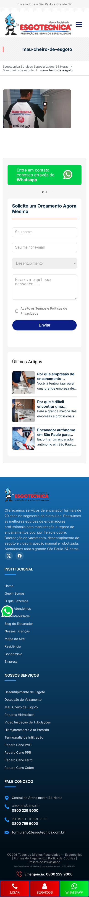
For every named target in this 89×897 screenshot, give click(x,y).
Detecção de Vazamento (23, 699)
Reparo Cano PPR (18, 752)
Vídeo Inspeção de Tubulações (28, 722)
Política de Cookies (61, 858)
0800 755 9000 (25, 823)
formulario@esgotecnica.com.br (38, 832)
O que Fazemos (16, 601)
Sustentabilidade (17, 616)
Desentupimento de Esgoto (25, 692)
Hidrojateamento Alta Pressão (27, 730)
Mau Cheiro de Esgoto (21, 707)
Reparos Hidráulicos (19, 715)
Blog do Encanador (19, 624)
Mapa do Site (15, 639)
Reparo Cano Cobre (19, 768)
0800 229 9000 (25, 810)
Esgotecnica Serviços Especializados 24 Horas (35, 66)
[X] (9, 556)
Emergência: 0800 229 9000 (48, 874)
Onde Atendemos (18, 608)
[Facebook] (20, 556)
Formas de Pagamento (29, 858)
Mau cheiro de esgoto (18, 70)
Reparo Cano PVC (18, 745)
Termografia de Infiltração (24, 737)
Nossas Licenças (17, 631)
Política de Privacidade (44, 862)
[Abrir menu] (78, 25)
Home (9, 586)
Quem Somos (14, 593)
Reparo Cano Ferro (18, 760)
